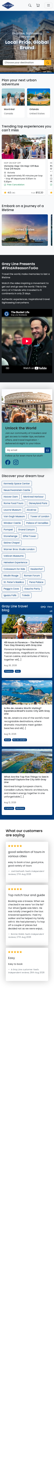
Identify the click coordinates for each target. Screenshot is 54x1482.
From (33, 193)
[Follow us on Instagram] (15, 462)
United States (37, 113)
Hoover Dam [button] (11, 496)
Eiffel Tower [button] (29, 536)
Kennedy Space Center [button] (17, 483)
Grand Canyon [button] (26, 529)
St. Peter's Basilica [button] (14, 582)
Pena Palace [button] (36, 582)
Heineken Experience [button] (15, 562)
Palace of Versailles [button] (37, 523)
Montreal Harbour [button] (33, 496)
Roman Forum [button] (32, 575)
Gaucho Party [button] (32, 588)
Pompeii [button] (8, 529)
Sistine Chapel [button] (12, 542)
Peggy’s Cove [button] (11, 588)
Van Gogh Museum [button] (14, 516)
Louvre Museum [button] (12, 509)
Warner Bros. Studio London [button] (19, 549)
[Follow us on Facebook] (8, 462)
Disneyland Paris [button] (38, 503)
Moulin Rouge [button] (11, 575)
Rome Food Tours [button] (13, 503)
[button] (23, 184)
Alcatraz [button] (31, 509)
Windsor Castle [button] (12, 523)
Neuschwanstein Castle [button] (17, 490)
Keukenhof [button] (37, 569)
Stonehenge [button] (10, 536)
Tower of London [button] (39, 516)
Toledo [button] (26, 595)
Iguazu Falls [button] (10, 595)
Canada (8, 113)
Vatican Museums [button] (14, 556)
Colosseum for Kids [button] (14, 569)
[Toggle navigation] (48, 5)
